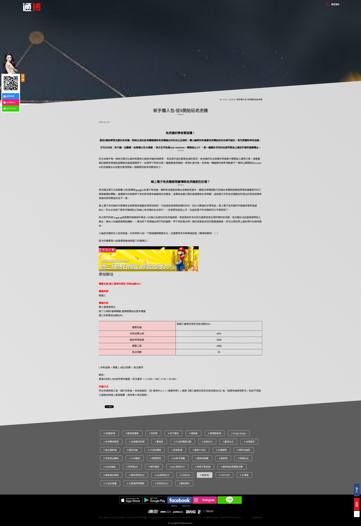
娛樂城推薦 (202, 458)
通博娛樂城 (215, 433)
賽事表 (159, 441)
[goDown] (180, 86)
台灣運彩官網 (137, 441)
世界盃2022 (162, 483)
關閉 (23, 78)
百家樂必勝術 (112, 458)
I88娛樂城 (110, 433)
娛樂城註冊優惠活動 (232, 466)
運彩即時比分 (137, 475)
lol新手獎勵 (179, 458)
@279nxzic (11, 108)
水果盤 (244, 475)
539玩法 (185, 475)
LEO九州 (225, 475)
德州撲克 (154, 466)
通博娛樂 (10, 96)
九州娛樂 (135, 458)
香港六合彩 (200, 450)
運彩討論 (133, 450)
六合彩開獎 (155, 450)
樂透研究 (156, 458)
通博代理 (186, 505)
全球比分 (207, 441)
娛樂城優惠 (133, 433)
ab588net (10, 102)
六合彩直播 (110, 483)
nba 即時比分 (178, 466)
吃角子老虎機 (203, 466)
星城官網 (177, 450)
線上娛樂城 (110, 450)
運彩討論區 (244, 450)
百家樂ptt (132, 466)
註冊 (356, 504)
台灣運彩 (250, 441)
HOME (225, 99)
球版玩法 (243, 458)
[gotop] (357, 515)
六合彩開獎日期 (183, 441)
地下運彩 (174, 433)
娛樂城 (232, 99)
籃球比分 (229, 441)
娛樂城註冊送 (112, 475)
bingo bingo (239, 433)
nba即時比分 (162, 475)
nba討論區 (110, 466)
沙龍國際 (222, 450)
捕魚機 (194, 433)
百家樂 (154, 433)
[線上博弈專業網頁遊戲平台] (32, 6)
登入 (356, 490)
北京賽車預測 (112, 441)
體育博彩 (185, 483)
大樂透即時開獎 (136, 483)
